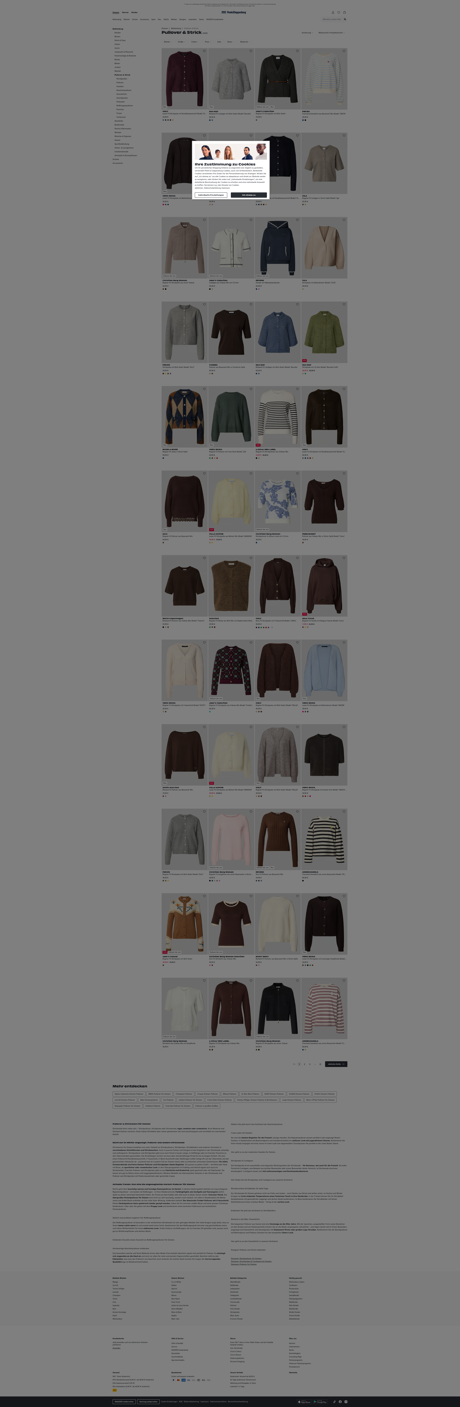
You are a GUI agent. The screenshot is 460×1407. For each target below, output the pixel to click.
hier (216, 185)
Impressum (225, 188)
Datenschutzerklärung (212, 188)
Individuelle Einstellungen (211, 195)
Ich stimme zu (249, 195)
